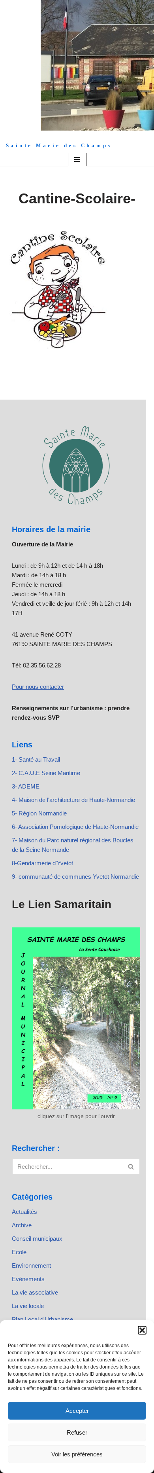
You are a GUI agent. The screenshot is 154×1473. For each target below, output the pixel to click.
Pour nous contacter (38, 686)
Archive (22, 1225)
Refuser (77, 1432)
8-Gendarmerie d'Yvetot (42, 863)
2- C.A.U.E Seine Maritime (46, 773)
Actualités (24, 1211)
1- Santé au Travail (36, 759)
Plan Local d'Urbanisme (42, 1319)
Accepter (77, 1410)
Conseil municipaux (37, 1238)
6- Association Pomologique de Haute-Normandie (75, 826)
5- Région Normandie (39, 813)
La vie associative (35, 1292)
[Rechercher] (131, 1166)
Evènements (28, 1279)
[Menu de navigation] (77, 159)
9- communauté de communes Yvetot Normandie (75, 876)
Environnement (31, 1265)
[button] (142, 1330)
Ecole (19, 1252)
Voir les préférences (77, 1454)
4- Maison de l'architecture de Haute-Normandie (73, 799)
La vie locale (28, 1305)
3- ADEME (25, 786)
